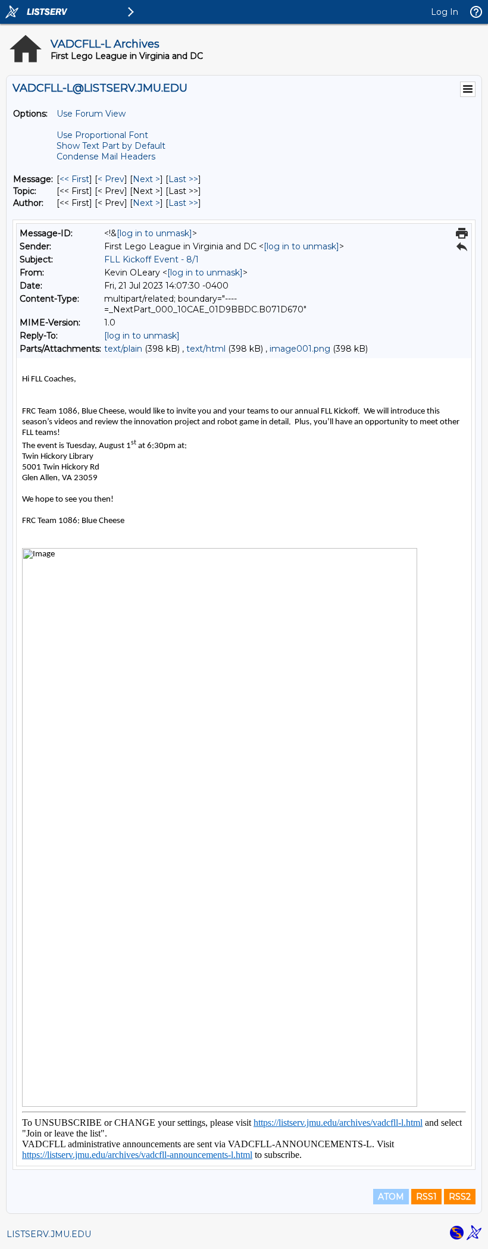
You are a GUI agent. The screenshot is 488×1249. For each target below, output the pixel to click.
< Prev (111, 179)
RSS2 (460, 1196)
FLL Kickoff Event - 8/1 (151, 259)
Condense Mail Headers (106, 156)
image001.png (300, 348)
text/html (206, 348)
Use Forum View (91, 113)
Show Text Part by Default (111, 145)
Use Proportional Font (102, 135)
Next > (146, 179)
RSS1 (426, 1196)
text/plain (123, 348)
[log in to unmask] (154, 233)
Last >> (183, 179)
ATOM (391, 1196)
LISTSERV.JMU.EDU (49, 1234)
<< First (74, 179)
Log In (444, 12)
